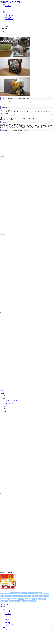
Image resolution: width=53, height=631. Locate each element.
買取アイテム (5, 11)
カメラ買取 (24, 593)
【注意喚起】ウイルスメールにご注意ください (10, 400)
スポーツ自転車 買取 (4, 606)
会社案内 (4, 627)
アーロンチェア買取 (5, 593)
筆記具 (33, 598)
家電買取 (3, 598)
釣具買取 (24, 601)
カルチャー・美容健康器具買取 (35, 593)
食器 (35, 601)
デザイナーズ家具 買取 (4, 604)
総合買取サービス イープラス (10, 629)
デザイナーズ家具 (8, 6)
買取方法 (4, 12)
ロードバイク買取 (17, 596)
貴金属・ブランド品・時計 (9, 10)
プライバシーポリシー (6, 628)
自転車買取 (4, 601)
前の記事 (1, 390)
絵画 (40, 598)
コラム (4, 13)
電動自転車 (29, 601)
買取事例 (4, 4)
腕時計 (43, 598)
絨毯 (36, 598)
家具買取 (46, 596)
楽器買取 (28, 598)
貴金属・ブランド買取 (15, 601)
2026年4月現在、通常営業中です (8, 397)
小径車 (9, 598)
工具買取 (14, 598)
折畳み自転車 (21, 598)
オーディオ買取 (14, 593)
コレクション (46, 593)
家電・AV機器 (7, 20)
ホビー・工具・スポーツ (9, 7)
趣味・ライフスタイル (8, 626)
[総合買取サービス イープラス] (11, 2)
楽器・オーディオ (8, 16)
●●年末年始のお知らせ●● (7, 406)
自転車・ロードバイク (8, 17)
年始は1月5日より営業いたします (8, 403)
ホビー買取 (8, 595)
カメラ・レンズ (7, 5)
